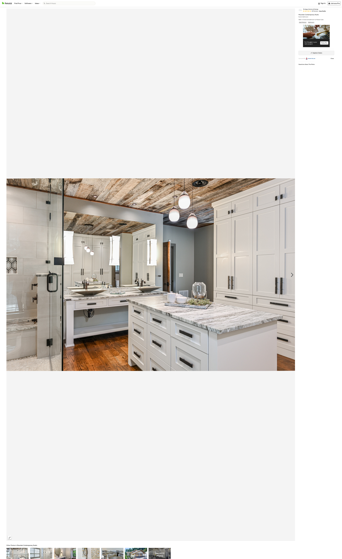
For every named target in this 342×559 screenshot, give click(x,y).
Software (28, 3)
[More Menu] (292, 537)
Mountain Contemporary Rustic (27, 545)
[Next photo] (292, 275)
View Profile (322, 11)
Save (156, 537)
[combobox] (69, 3)
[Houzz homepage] (6, 3)
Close (332, 58)
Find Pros (17, 3)
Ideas (37, 3)
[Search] (44, 3)
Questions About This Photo (307, 64)
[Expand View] (9, 537)
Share (147, 537)
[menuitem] (18, 3)
